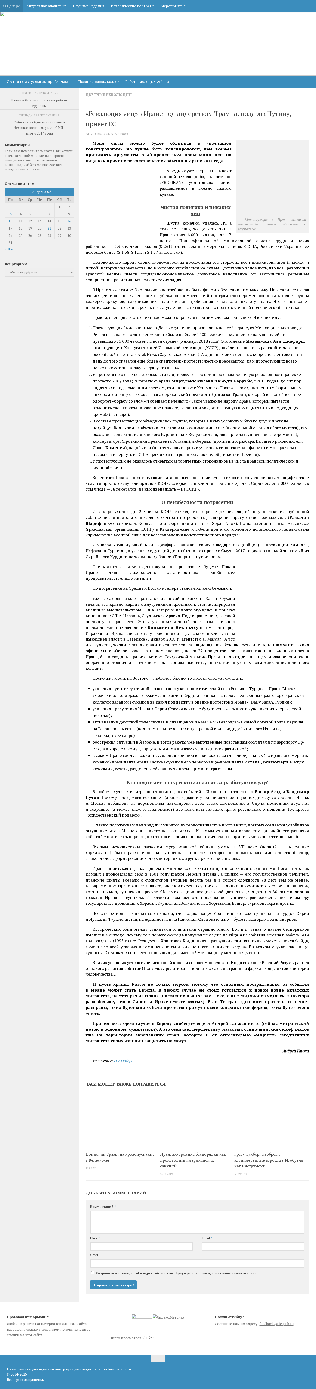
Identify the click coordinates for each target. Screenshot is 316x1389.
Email (207, 1238)
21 (49, 228)
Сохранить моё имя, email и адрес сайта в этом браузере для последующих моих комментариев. (176, 1273)
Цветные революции (109, 94)
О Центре (11, 5)
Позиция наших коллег (98, 81)
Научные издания (88, 5)
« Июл (10, 249)
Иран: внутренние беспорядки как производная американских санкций (193, 1160)
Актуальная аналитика (46, 5)
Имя (95, 1238)
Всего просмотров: (127, 1338)
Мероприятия (173, 5)
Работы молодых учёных (147, 81)
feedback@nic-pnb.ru (277, 1323)
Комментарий (103, 1206)
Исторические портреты (132, 5)
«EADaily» (123, 1061)
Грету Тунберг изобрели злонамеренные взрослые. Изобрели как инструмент (268, 1160)
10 (10, 221)
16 (69, 221)
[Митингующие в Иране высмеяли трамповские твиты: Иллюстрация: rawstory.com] (273, 214)
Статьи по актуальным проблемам (37, 81)
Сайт (94, 1255)
